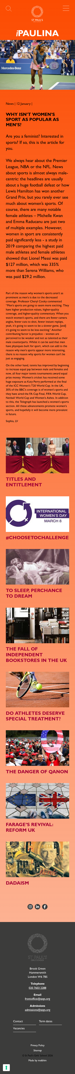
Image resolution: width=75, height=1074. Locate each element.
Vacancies (19, 1028)
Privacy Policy (37, 1045)
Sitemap (37, 1050)
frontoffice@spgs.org (37, 998)
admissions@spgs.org (37, 1010)
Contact (18, 1021)
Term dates (45, 1021)
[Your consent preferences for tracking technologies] (6, 1067)
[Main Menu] (66, 8)
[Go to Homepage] (37, 14)
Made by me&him (37, 1060)
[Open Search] (9, 9)
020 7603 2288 (37, 988)
